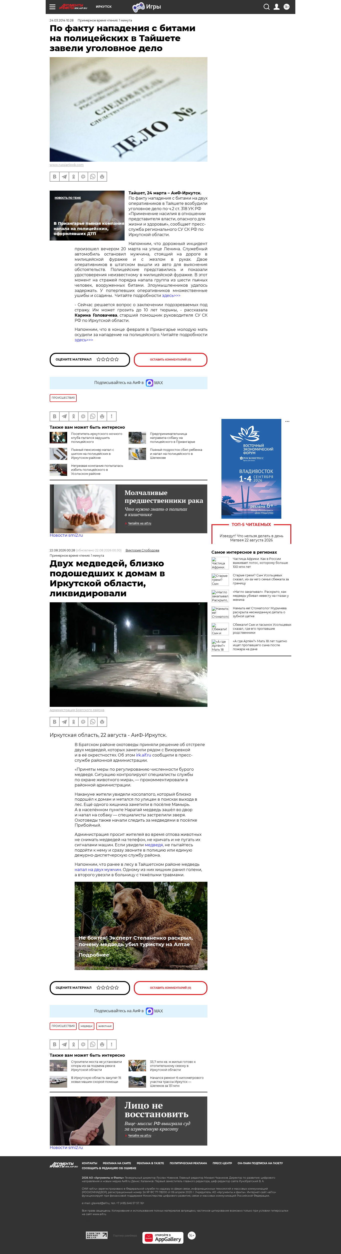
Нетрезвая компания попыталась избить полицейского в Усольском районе (97, 470)
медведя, (154, 845)
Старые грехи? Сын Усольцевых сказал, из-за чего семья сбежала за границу (261, 579)
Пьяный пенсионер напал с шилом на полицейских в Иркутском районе (92, 454)
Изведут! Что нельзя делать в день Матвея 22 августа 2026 (251, 538)
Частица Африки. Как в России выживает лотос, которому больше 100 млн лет (260, 563)
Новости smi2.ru (66, 535)
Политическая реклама (188, 1163)
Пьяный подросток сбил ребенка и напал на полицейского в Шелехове (176, 454)
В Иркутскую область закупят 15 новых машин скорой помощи (96, 1080)
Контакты (89, 1163)
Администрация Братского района (77, 710)
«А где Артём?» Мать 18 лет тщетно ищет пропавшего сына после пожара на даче (260, 645)
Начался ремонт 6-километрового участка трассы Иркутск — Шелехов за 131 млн (177, 1082)
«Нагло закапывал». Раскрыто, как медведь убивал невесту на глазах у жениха (261, 596)
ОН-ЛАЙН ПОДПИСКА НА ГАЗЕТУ (260, 1163)
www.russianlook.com (67, 165)
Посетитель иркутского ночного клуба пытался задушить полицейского (96, 438)
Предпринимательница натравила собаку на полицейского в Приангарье (172, 438)
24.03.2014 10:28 (62, 20)
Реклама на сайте (117, 1163)
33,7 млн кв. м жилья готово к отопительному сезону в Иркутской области (173, 1066)
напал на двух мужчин (98, 869)
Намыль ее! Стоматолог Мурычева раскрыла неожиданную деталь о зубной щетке (260, 612)
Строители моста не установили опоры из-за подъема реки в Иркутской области (96, 1066)
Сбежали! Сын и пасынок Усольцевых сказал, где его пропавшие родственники (262, 628)
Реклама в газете (150, 1163)
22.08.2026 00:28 (62, 550)
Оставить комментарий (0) (170, 359)
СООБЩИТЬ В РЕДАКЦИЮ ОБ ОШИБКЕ (109, 1168)
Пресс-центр (222, 1163)
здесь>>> (171, 295)
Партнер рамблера (125, 1235)
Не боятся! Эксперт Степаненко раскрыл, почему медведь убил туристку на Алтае (136, 941)
